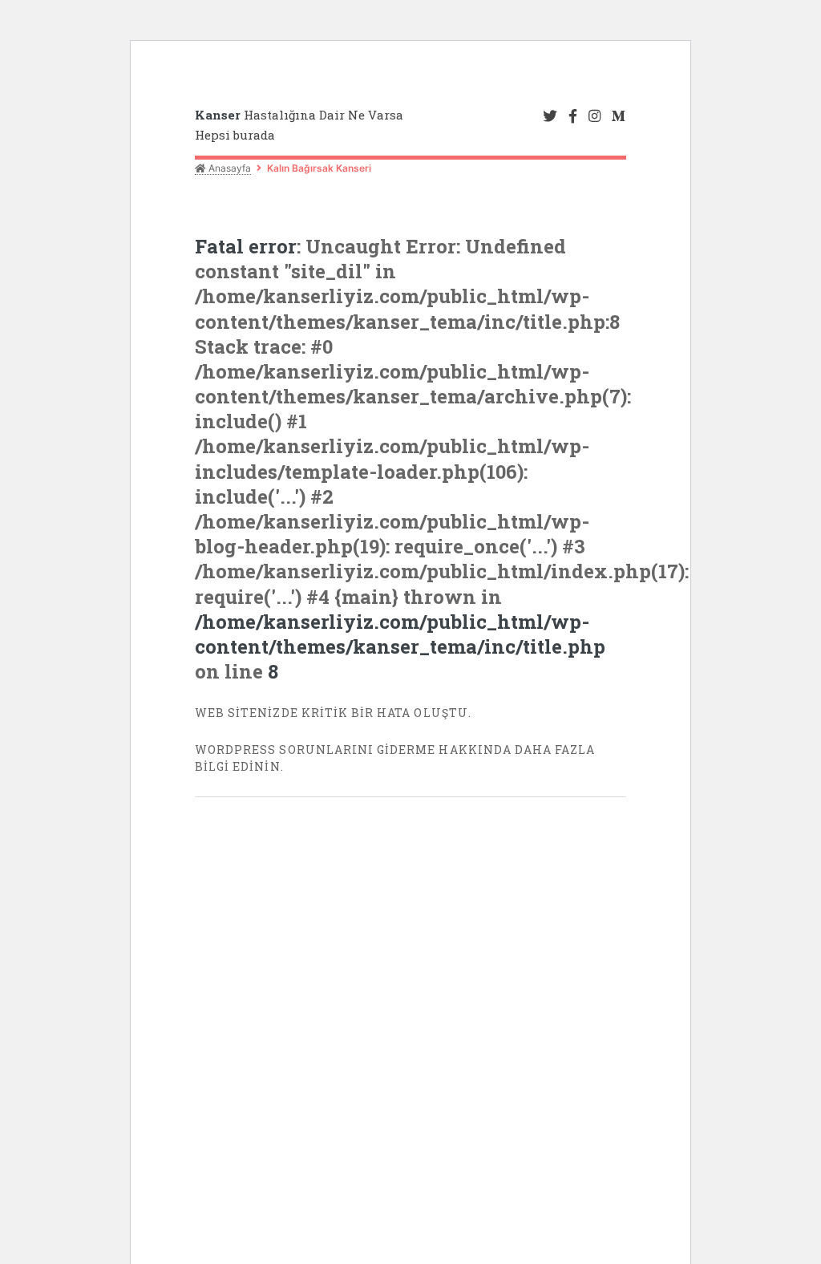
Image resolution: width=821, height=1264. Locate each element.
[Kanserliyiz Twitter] (550, 117)
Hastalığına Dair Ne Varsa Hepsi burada (299, 125)
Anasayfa (228, 168)
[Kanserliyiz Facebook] (572, 117)
